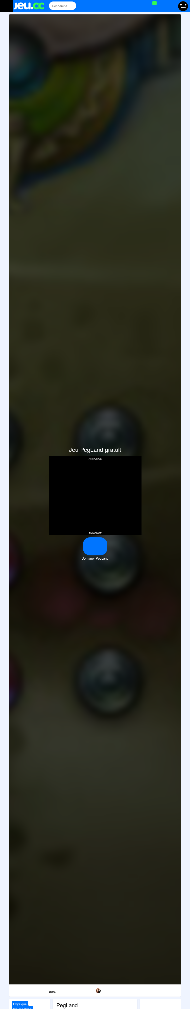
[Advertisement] (95, 495)
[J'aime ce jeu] (45, 990)
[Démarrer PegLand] (95, 546)
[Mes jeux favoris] (142, 6)
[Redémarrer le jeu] (21, 989)
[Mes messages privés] (161, 6)
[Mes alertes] (171, 6)
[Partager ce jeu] (119, 989)
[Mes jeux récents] (132, 6)
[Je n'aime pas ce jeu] (38, 991)
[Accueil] (31, 6)
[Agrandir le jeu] (144, 989)
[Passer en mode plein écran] (168, 989)
